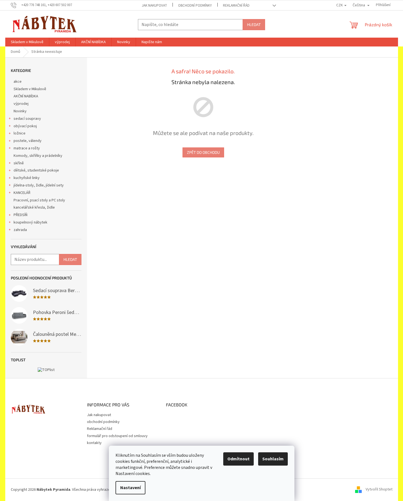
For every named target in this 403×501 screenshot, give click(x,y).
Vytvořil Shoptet (379, 489)
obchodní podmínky (195, 5)
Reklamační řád (236, 5)
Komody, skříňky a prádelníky (38, 156)
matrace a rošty (27, 148)
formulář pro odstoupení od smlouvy (117, 436)
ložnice (19, 133)
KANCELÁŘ (22, 193)
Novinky (20, 111)
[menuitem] (27, 42)
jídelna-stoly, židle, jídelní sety (39, 185)
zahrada (20, 230)
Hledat (254, 24)
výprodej (21, 104)
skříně (19, 163)
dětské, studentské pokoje (36, 170)
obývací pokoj (25, 126)
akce (18, 81)
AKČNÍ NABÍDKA (26, 96)
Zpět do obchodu (203, 152)
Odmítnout (238, 459)
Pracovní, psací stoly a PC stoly (39, 200)
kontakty (94, 443)
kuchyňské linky (27, 178)
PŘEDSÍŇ (20, 215)
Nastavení (130, 488)
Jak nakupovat (154, 5)
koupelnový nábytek (30, 222)
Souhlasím (273, 459)
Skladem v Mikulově (30, 89)
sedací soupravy (27, 118)
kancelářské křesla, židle (34, 207)
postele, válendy (28, 141)
